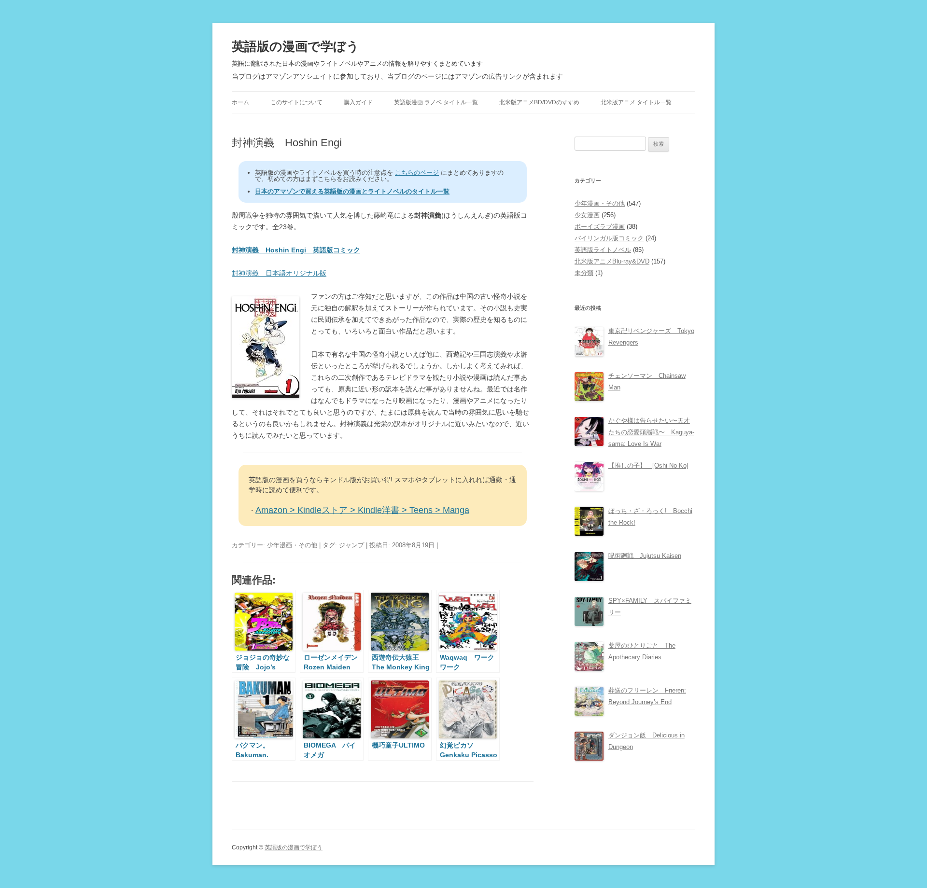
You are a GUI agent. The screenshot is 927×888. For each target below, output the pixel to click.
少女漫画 (587, 215)
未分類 (584, 273)
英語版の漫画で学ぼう (295, 46)
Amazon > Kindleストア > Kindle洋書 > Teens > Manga (362, 510)
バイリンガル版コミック (609, 238)
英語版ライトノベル (603, 249)
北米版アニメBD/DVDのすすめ (539, 102)
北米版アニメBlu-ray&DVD (612, 261)
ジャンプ (351, 545)
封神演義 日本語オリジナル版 (279, 273)
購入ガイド (358, 102)
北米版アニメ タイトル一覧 (636, 102)
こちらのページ (417, 172)
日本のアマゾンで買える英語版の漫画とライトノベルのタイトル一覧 (352, 191)
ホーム (240, 102)
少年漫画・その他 (292, 545)
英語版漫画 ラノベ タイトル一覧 (436, 102)
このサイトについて (296, 102)
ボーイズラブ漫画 (600, 226)
